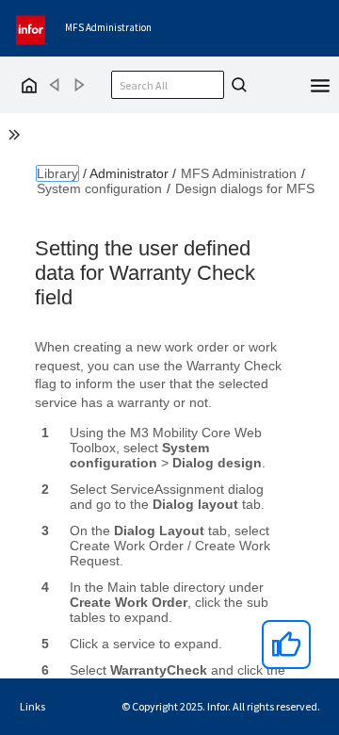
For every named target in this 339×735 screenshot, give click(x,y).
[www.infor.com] (32, 28)
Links (32, 706)
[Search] (236, 85)
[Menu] (320, 84)
